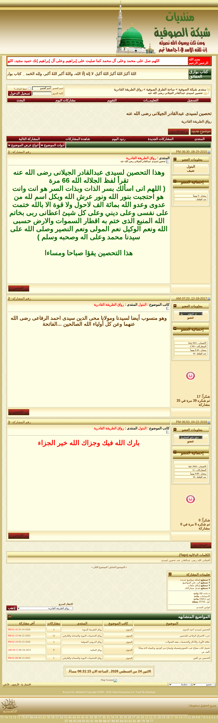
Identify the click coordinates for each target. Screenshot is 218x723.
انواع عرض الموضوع (25, 145)
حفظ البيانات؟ (20, 89)
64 (35, 717)
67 (27, 717)
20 (159, 717)
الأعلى (6, 684)
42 (82, 717)
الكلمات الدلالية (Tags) (194, 555)
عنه (178, 560)
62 (44, 717)
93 (83, 721)
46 (70, 717)
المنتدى (199, 139)
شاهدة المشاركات (78, 139)
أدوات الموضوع (54, 145)
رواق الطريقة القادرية (128, 89)
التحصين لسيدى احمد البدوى (196, 629)
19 (163, 717)
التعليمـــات (150, 100)
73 (10, 717)
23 (146, 717)
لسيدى (164, 560)
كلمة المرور (57, 93)
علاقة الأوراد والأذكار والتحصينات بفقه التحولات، (187, 642)
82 (130, 721)
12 (189, 717)
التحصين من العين (201, 658)
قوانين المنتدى (203, 607)
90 (96, 721)
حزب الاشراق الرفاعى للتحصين (195, 636)
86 (113, 721)
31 (116, 717)
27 (133, 717)
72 (14, 717)
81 (134, 721)
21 (155, 717)
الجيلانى (206, 560)
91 (92, 721)
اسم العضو (58, 88)
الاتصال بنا (26, 684)
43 (78, 717)
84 (121, 721)
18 (167, 717)
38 (95, 717)
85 (117, 721)
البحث (21, 100)
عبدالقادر (186, 560)
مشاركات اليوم (66, 100)
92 (87, 721)
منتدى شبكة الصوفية (192, 89)
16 (176, 717)
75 (1, 717)
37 (99, 717)
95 (75, 721)
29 (125, 717)
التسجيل (192, 100)
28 (129, 717)
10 (193, 717)
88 (104, 721)
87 (109, 721)
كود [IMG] (204, 599)
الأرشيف (15, 684)
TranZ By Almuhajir (145, 692)
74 (6, 717)
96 (70, 721)
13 (184, 717)
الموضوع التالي (100, 567)
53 (65, 717)
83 (126, 721)
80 (139, 721)
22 (150, 717)
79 (143, 721)
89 (100, 721)
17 (172, 717)
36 (104, 717)
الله (199, 560)
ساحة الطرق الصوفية (160, 89)
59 (48, 717)
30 (121, 717)
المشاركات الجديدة (161, 139)
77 (151, 721)
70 (23, 717)
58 (52, 717)
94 (79, 721)
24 (142, 717)
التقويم (112, 100)
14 (180, 717)
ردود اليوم (118, 139)
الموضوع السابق (117, 567)
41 (87, 717)
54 (61, 717)
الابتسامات (205, 596)
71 (18, 717)
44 (74, 717)
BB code (203, 593)
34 (112, 717)
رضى (194, 560)
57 (57, 717)
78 (147, 721)
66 (31, 717)
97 (66, 721)
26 (138, 717)
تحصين (172, 560)
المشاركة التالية (29, 139)
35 (108, 717)
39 (91, 717)
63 (40, 717)
